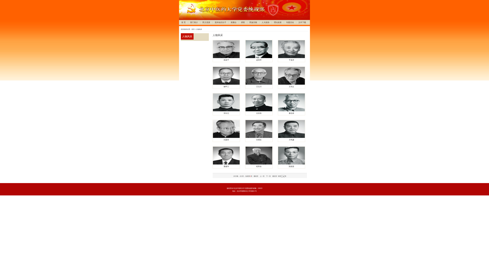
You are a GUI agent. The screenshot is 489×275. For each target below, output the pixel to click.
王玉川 (259, 87)
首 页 (183, 22)
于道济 (291, 60)
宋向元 (226, 113)
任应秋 (259, 113)
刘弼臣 (259, 140)
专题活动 (290, 22)
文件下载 (302, 22)
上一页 (262, 176)
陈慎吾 (291, 166)
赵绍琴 (259, 60)
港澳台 (233, 22)
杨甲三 (226, 87)
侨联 (243, 22)
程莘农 (259, 166)
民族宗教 (253, 22)
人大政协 (265, 22)
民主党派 (206, 22)
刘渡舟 (226, 140)
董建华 (226, 166)
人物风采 (199, 29)
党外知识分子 (220, 22)
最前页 (256, 176)
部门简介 (194, 22)
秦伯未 (291, 113)
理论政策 (278, 22)
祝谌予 (226, 60)
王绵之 (291, 87)
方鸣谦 (291, 140)
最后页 (274, 176)
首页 (193, 29)
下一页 (268, 176)
